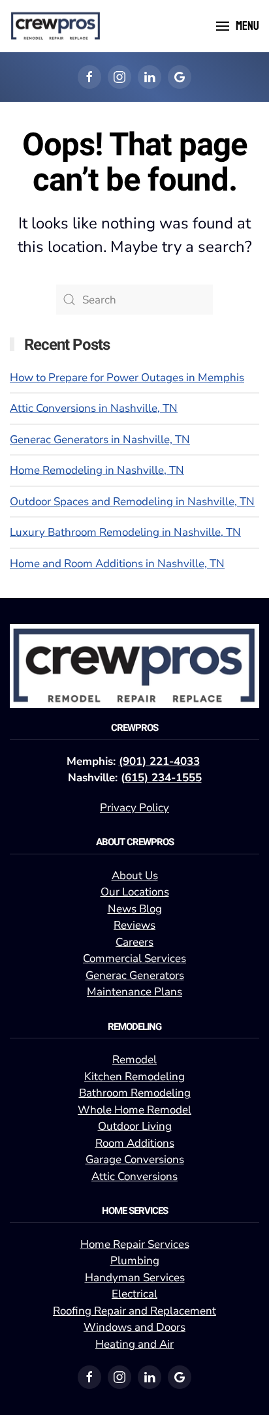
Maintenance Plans (134, 991)
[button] (237, 26)
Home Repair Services (134, 1244)
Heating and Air (134, 1344)
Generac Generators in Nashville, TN (100, 439)
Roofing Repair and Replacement (134, 1310)
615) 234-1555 (163, 777)
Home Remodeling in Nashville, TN (97, 470)
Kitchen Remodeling (134, 1076)
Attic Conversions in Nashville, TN (94, 408)
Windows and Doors (134, 1327)
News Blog (135, 908)
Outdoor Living (135, 1126)
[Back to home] (55, 26)
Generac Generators (135, 975)
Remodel (134, 1059)
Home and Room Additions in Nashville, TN (117, 563)
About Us (135, 875)
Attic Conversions (134, 1176)
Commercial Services (134, 958)
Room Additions (134, 1143)
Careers (134, 942)
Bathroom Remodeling (135, 1092)
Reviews (134, 925)
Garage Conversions (135, 1159)
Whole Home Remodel (134, 1109)
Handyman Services (135, 1277)
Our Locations (135, 891)
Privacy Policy (134, 807)
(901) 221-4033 (159, 761)
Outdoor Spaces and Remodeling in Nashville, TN (132, 501)
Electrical (134, 1293)
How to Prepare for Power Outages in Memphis (127, 377)
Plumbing (134, 1260)
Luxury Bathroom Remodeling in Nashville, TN (125, 532)
